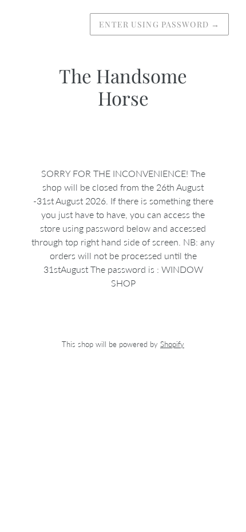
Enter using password (159, 24)
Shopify (172, 344)
